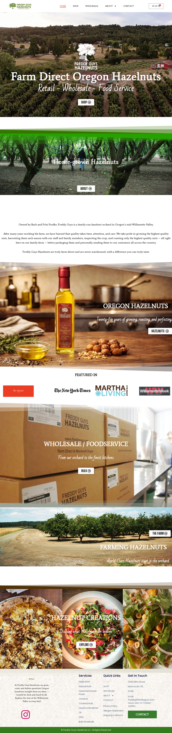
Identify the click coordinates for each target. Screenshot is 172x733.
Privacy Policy (110, 706)
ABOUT (109, 6)
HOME (63, 6)
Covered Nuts (86, 703)
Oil (80, 712)
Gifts (81, 717)
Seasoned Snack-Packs (88, 692)
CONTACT (128, 6)
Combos (83, 698)
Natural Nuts (85, 686)
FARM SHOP (84, 681)
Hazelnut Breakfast (88, 708)
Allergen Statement (113, 710)
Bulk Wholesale (86, 721)
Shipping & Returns (113, 715)
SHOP (75, 6)
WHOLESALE (91, 6)
